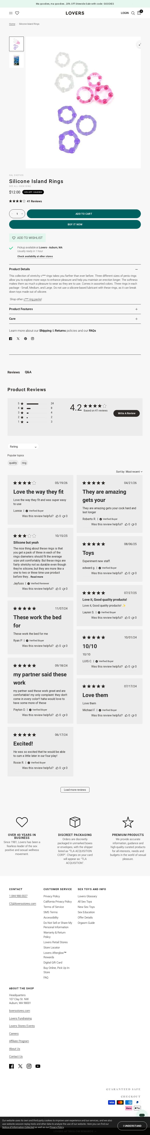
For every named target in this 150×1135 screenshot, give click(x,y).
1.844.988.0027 (18, 896)
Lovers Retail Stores (56, 942)
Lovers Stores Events (22, 1026)
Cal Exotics (16, 175)
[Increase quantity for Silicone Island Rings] (22, 214)
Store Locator (52, 947)
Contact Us (16, 1056)
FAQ (46, 977)
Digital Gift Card (53, 962)
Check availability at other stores (35, 256)
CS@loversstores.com (22, 903)
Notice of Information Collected (18, 1127)
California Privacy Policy (58, 901)
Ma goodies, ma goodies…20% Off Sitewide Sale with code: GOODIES (75, 3)
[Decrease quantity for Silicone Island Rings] (12, 214)
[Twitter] (22, 1066)
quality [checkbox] (13, 462)
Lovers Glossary (87, 896)
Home (12, 24)
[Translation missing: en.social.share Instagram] (33, 338)
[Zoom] (140, 44)
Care (12, 318)
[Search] (133, 13)
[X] (19, 338)
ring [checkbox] (24, 462)
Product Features (21, 309)
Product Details (19, 269)
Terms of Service (54, 907)
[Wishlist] (17, 13)
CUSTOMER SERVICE (58, 889)
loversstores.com (19, 1010)
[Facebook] (11, 338)
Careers (14, 1033)
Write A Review (126, 413)
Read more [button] (37, 576)
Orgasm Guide (86, 923)
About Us (14, 1048)
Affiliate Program (19, 1041)
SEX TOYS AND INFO (92, 889)
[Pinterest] (26, 338)
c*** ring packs (32, 299)
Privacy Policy (52, 896)
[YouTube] (39, 1066)
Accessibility (51, 917)
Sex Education (86, 912)
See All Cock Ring (20, 186)
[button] (27, 237)
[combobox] (129, 471)
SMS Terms (51, 912)
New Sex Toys (86, 907)
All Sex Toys (85, 901)
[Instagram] (31, 1066)
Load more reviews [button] (75, 789)
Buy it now (75, 224)
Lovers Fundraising (20, 1018)
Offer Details (85, 917)
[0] (138, 13)
